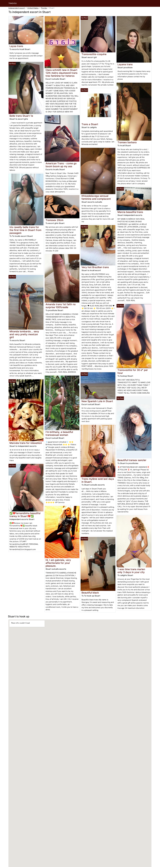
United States (33, 8)
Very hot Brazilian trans (95, 267)
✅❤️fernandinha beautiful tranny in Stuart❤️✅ (24, 515)
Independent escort (16, 8)
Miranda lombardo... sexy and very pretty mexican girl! (24, 334)
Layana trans (125, 64)
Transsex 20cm (54, 220)
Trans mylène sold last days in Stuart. (98, 480)
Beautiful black (90, 592)
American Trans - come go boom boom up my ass (61, 165)
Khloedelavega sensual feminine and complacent (96, 197)
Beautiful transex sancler (131, 460)
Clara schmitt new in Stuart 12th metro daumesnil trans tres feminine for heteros (61, 73)
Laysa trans (16, 46)
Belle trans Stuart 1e (21, 115)
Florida (44, 8)
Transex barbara (127, 142)
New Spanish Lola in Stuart (97, 401)
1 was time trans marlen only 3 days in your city (131, 571)
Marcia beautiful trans (130, 212)
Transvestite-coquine (94, 54)
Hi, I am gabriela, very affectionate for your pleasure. (58, 563)
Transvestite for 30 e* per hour (132, 371)
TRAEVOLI (12, 3)
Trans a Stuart (90, 124)
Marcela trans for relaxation (25, 443)
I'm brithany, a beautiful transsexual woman (59, 433)
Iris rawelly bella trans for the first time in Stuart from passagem (25, 230)
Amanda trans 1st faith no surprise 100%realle (61, 306)
